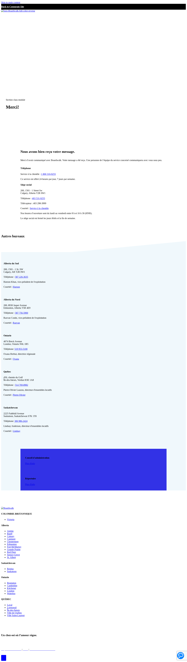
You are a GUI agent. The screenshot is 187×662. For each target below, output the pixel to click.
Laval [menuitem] (9, 605)
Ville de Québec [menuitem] (14, 613)
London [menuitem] (10, 591)
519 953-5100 (20, 349)
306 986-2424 (20, 421)
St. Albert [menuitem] (11, 557)
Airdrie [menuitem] (10, 531)
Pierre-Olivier (19, 395)
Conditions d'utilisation (66, 641)
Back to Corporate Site (12, 6)
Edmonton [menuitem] (12, 544)
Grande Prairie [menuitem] (13, 549)
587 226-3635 (21, 277)
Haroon (16, 287)
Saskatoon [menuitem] (12, 571)
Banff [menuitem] (9, 533)
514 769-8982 (21, 385)
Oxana (16, 359)
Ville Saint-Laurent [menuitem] (16, 615)
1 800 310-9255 (48, 174)
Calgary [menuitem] (10, 536)
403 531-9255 (38, 198)
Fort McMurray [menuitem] (14, 547)
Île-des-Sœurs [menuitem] (13, 610)
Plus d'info (30, 463)
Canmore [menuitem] (11, 539)
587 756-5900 (21, 313)
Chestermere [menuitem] (13, 541)
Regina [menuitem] (10, 569)
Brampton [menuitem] (11, 583)
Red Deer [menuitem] (11, 552)
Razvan (16, 323)
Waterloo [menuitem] (11, 593)
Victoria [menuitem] (10, 519)
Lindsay (16, 431)
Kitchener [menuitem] (11, 588)
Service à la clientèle (39, 208)
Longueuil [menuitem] (12, 607)
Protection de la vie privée (41, 641)
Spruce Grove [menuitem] (13, 554)
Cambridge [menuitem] (12, 585)
